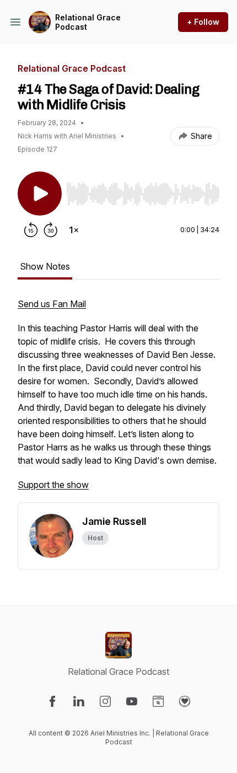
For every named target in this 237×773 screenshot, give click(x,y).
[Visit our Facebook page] (52, 701)
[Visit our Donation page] (184, 701)
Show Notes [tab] (45, 266)
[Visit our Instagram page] (105, 701)
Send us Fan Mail (52, 303)
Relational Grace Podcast (88, 22)
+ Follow (203, 21)
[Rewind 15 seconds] (31, 230)
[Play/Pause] (40, 193)
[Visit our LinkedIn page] (78, 701)
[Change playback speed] (74, 230)
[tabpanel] (118, 399)
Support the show (53, 484)
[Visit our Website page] (158, 701)
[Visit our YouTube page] (131, 701)
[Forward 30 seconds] (50, 230)
